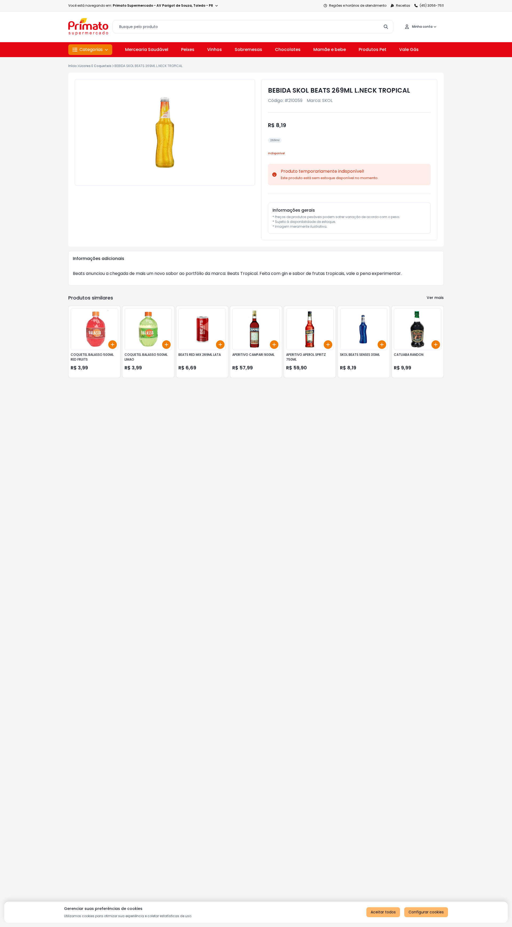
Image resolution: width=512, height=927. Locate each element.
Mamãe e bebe (329, 49)
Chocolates (288, 49)
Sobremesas (248, 49)
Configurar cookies (426, 912)
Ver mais (435, 297)
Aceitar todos (383, 912)
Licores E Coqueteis (95, 66)
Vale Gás (409, 49)
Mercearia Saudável (146, 49)
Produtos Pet (372, 49)
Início (72, 66)
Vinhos (214, 49)
